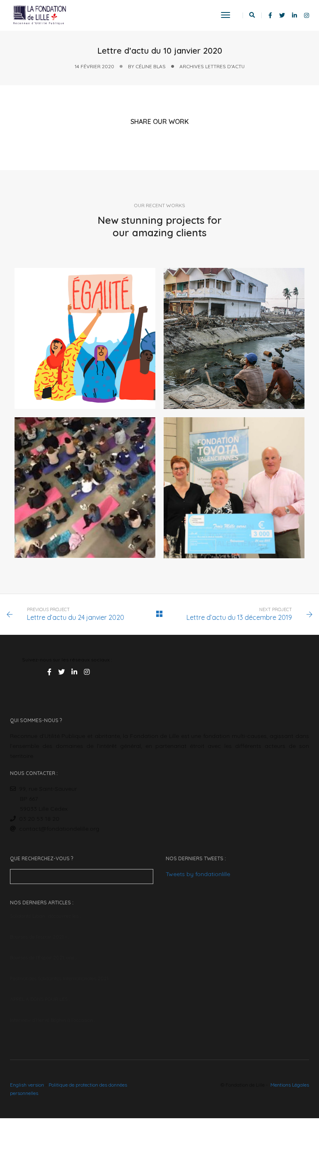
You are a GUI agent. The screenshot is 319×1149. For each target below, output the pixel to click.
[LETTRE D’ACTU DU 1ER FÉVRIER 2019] (234, 487)
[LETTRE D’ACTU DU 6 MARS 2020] (85, 338)
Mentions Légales (289, 1085)
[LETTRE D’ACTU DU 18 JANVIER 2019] (85, 487)
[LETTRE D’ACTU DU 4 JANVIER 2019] (234, 338)
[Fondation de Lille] (39, 15)
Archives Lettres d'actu (212, 66)
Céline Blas (150, 66)
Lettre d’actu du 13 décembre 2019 (239, 617)
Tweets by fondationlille (198, 874)
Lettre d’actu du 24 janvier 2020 (75, 617)
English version (27, 1085)
